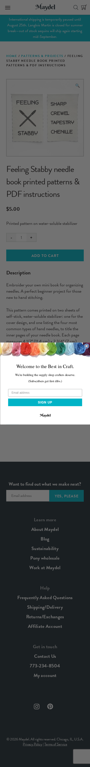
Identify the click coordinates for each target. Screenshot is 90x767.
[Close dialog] (86, 346)
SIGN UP (45, 402)
